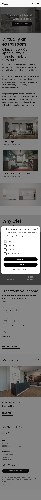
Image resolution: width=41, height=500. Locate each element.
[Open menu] (38, 3)
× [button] (37, 229)
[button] (20, 269)
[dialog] (20, 250)
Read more (28, 237)
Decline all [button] (20, 264)
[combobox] (34, 229)
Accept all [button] (20, 259)
